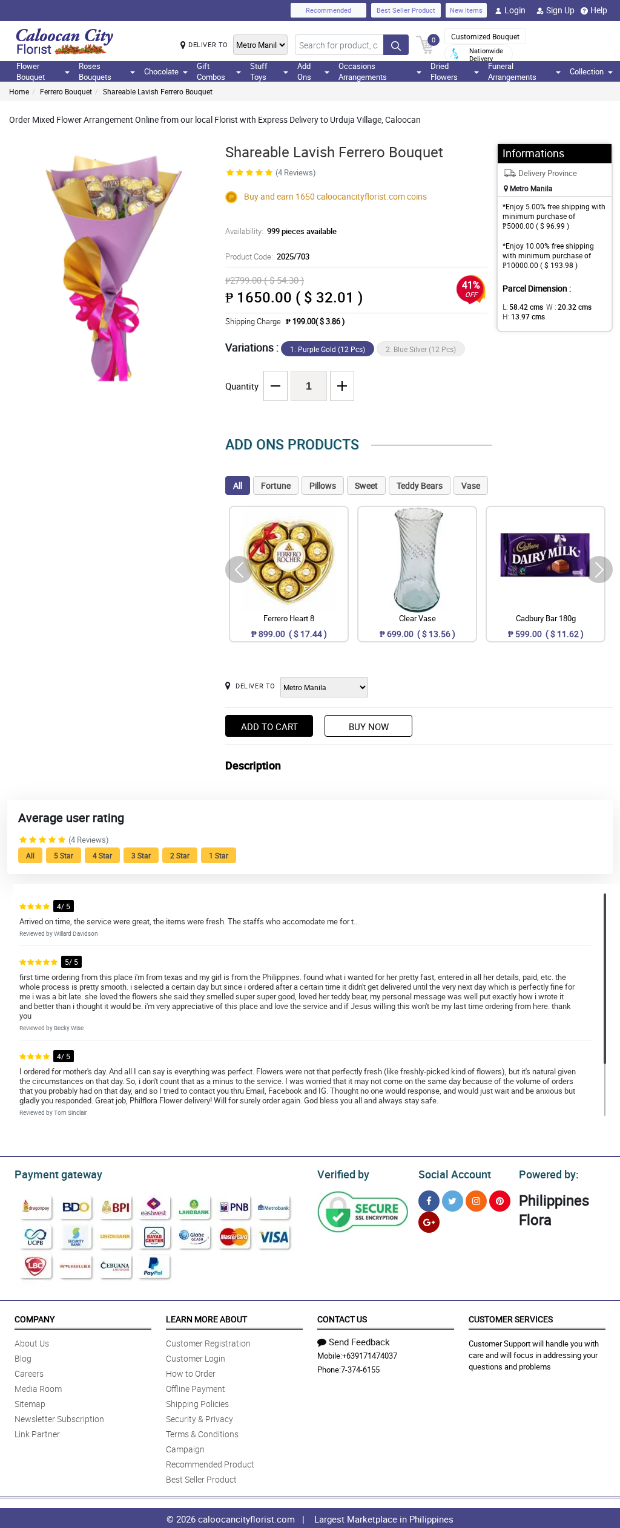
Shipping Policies (197, 1403)
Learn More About (206, 1319)
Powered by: (549, 1174)
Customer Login (195, 1358)
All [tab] (237, 485)
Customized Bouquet (485, 36)
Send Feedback (359, 1342)
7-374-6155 (360, 1369)
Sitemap (30, 1403)
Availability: (281, 231)
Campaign (185, 1449)
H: (524, 316)
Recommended (328, 10)
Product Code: (267, 256)
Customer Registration (208, 1343)
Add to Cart (269, 726)
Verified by (343, 1174)
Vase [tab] (470, 485)
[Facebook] (429, 1201)
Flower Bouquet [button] (30, 71)
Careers (29, 1373)
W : (569, 307)
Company (34, 1319)
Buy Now (369, 726)
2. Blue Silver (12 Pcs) (421, 349)
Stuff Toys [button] (259, 71)
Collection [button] (587, 71)
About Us (32, 1343)
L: (523, 307)
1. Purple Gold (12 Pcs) (327, 349)
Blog (23, 1358)
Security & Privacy (199, 1419)
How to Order (191, 1373)
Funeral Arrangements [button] (512, 71)
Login (515, 10)
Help (598, 10)
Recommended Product (210, 1464)
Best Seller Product (406, 10)
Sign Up (560, 10)
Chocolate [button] (161, 71)
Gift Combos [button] (211, 71)
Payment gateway (58, 1174)
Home (19, 91)
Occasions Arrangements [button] (362, 71)
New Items (466, 10)
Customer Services (511, 1319)
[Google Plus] (429, 1222)
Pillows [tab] (322, 485)
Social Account (454, 1174)
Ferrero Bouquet (66, 91)
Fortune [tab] (276, 485)
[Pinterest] (499, 1201)
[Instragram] (476, 1201)
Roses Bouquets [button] (95, 71)
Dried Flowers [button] (444, 71)
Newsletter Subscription (59, 1419)
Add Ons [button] (304, 71)
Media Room (38, 1388)
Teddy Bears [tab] (420, 485)
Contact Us (342, 1319)
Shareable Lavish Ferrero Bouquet (158, 91)
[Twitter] (452, 1201)
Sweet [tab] (366, 485)
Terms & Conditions (202, 1434)
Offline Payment (195, 1388)
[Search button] (396, 44)
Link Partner (37, 1434)
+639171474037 (369, 1355)
